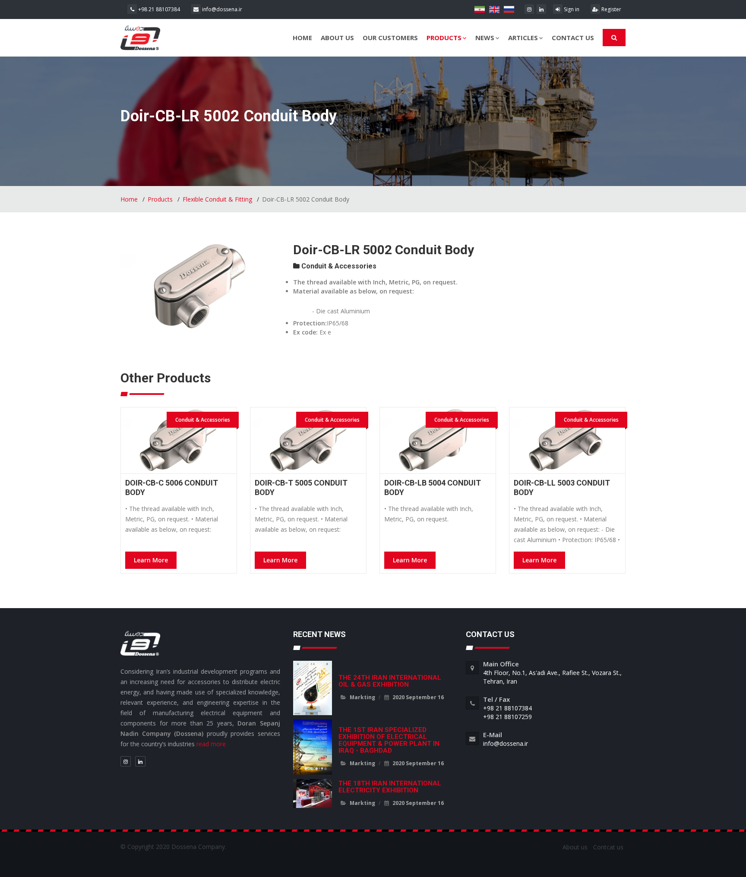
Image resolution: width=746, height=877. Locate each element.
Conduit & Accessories (338, 266)
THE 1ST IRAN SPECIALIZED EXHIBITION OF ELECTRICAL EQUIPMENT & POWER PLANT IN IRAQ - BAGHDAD (388, 740)
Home (302, 37)
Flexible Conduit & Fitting (217, 199)
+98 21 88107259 (507, 717)
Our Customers (390, 37)
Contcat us (608, 847)
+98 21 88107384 (158, 9)
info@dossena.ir (221, 9)
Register (610, 9)
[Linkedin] (541, 9)
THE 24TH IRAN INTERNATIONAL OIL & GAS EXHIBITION (389, 681)
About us (337, 37)
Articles (523, 37)
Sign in (571, 9)
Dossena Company (198, 846)
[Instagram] (529, 9)
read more (211, 744)
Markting (362, 697)
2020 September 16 (417, 697)
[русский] (509, 9)
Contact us (573, 37)
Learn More (151, 560)
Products (444, 37)
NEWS (484, 37)
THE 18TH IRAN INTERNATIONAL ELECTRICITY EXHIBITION (389, 786)
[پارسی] (480, 9)
